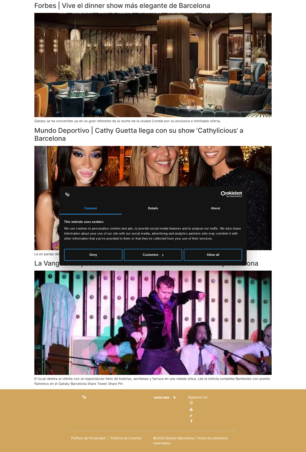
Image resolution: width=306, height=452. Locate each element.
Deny (93, 254)
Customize (150, 254)
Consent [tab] (90, 208)
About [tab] (215, 208)
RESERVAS (125, 12)
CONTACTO (242, 12)
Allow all (213, 254)
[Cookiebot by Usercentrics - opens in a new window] (224, 194)
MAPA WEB (161, 397)
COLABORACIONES (215, 12)
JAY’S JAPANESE (150, 12)
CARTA (103, 12)
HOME (62, 12)
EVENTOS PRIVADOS (182, 12)
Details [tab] (153, 208)
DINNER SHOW (82, 12)
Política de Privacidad (88, 438)
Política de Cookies (126, 438)
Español (281, 12)
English (263, 12)
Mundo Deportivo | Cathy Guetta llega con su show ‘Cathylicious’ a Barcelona (138, 134)
